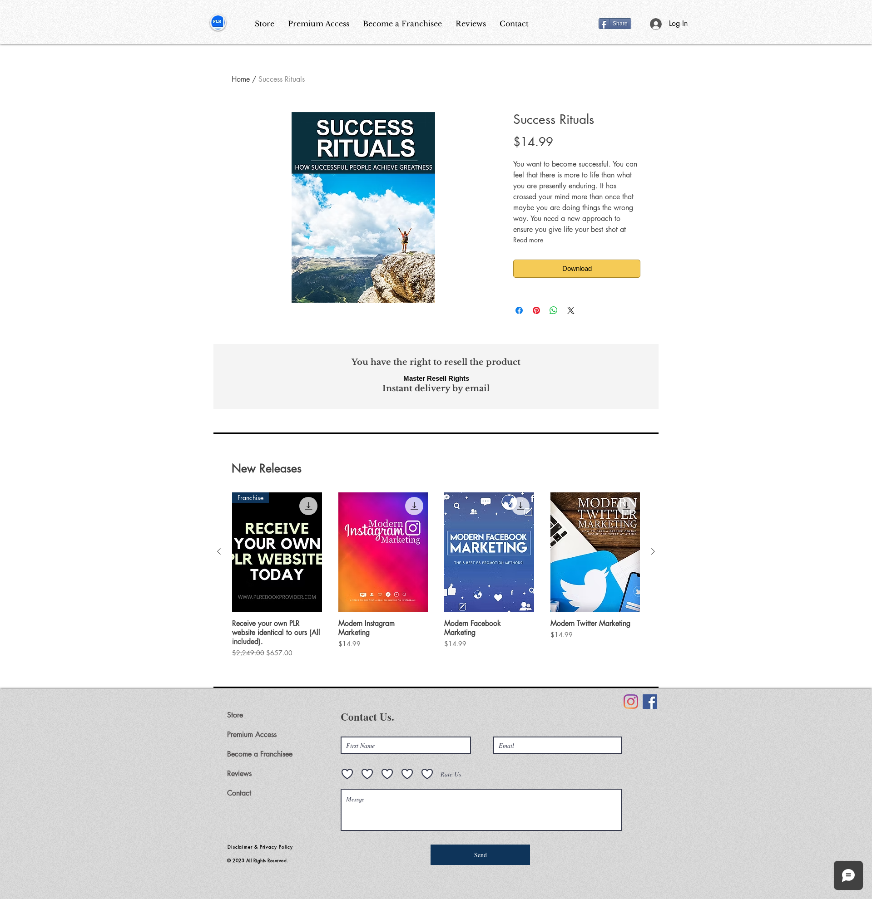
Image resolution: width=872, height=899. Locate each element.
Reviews (239, 773)
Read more (528, 240)
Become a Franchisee (259, 754)
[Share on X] (570, 310)
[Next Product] (653, 551)
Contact (239, 793)
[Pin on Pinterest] (536, 310)
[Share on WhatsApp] (553, 310)
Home (241, 79)
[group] (436, 575)
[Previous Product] (218, 551)
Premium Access (252, 734)
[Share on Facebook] (519, 310)
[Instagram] (631, 701)
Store (235, 715)
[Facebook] (650, 701)
